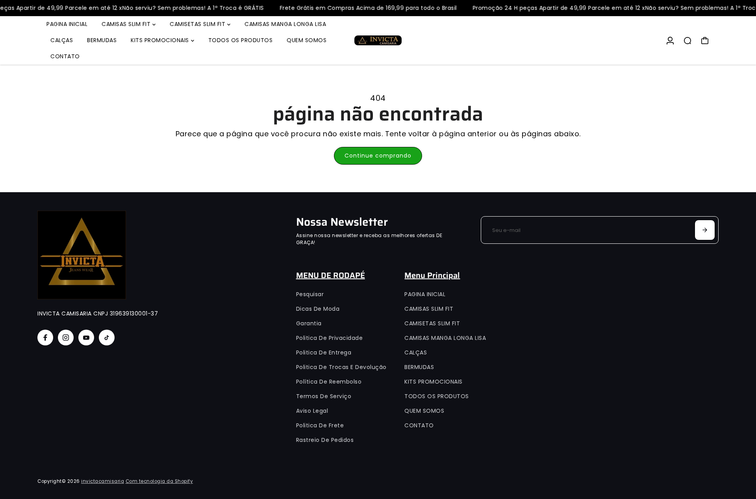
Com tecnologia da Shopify (159, 481)
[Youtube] (86, 337)
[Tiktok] (107, 337)
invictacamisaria (102, 481)
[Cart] (705, 40)
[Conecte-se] (670, 40)
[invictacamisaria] (378, 40)
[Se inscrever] (705, 230)
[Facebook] (45, 337)
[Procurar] (687, 40)
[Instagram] (66, 337)
